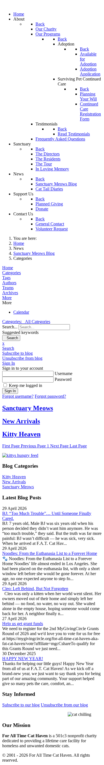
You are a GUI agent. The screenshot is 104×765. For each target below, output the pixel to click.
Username (63, 373)
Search (11, 338)
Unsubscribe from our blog (64, 705)
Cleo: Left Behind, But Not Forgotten (35, 588)
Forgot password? (50, 396)
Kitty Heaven (21, 434)
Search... (9, 326)
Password (63, 379)
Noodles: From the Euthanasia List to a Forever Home (49, 553)
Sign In (10, 391)
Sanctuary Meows (27, 408)
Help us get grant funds (22, 623)
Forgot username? (18, 396)
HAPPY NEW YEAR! (22, 658)
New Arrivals (21, 421)
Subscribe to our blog (21, 705)
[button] (52, 297)
